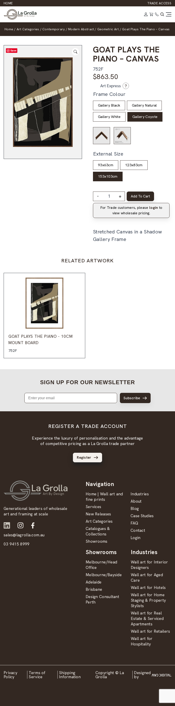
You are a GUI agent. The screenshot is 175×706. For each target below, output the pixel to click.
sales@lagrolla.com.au (24, 534)
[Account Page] (146, 14)
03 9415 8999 (17, 544)
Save (13, 50)
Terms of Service (37, 674)
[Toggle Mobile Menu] (168, 14)
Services (93, 506)
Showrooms (97, 541)
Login (136, 537)
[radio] (109, 105)
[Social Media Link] (7, 525)
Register (84, 457)
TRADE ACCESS (159, 3)
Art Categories (99, 521)
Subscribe (132, 398)
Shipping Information (70, 674)
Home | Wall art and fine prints (104, 496)
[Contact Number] (157, 14)
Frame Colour (109, 94)
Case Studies (142, 515)
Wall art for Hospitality (142, 641)
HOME (8, 3)
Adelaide (93, 582)
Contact (138, 530)
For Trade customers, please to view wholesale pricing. (131, 210)
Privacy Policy (10, 674)
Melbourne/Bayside (104, 574)
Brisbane (94, 589)
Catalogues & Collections (98, 531)
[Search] (162, 14)
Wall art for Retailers (150, 631)
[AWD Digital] (161, 675)
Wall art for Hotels (148, 587)
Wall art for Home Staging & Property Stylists (148, 600)
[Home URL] (35, 491)
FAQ (134, 523)
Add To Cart (140, 196)
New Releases (98, 514)
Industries (140, 493)
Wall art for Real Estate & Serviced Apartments (147, 618)
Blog (135, 508)
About (136, 501)
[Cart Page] (151, 14)
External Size (108, 154)
